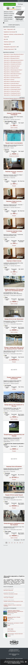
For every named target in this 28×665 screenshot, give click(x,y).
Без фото (14, 369)
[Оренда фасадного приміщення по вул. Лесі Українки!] (14, 515)
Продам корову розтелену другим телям (13, 601)
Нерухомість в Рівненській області (12, 81)
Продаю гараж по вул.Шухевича (14, 143)
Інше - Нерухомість (9, 29)
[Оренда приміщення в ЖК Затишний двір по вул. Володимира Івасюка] (14, 281)
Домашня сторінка (8, 11)
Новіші (23, 98)
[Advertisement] (14, 560)
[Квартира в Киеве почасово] (14, 253)
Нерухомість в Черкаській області (12, 91)
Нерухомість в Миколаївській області (12, 73)
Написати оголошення (9, 13)
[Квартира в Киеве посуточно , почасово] (14, 193)
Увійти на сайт (20, 1)
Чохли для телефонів (8, 597)
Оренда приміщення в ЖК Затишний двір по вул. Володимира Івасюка (14, 290)
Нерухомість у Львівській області (11, 71)
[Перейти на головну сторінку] (3, 22)
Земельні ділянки (8, 41)
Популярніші (6, 98)
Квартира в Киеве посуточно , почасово (14, 202)
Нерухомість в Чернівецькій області (12, 93)
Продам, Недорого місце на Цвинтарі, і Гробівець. (13, 605)
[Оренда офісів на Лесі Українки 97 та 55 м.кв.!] (14, 397)
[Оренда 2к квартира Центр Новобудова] (14, 105)
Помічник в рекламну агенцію (11, 593)
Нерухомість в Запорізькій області (12, 66)
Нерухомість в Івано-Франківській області (14, 54)
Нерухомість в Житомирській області (12, 62)
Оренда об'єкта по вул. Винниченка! (14, 319)
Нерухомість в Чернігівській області (12, 95)
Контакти (6, 20)
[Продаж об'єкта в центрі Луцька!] (14, 487)
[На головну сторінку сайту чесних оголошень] (14, 9)
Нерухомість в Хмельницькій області (12, 89)
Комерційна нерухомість (10, 46)
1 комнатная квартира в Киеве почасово (14, 231)
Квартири (6, 44)
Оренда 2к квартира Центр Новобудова (14, 114)
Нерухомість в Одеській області (11, 75)
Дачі (5, 39)
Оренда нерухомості (9, 49)
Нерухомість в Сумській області (11, 83)
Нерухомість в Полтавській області (12, 77)
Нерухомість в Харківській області (12, 87)
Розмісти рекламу (8, 17)
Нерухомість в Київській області (11, 67)
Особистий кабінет (8, 19)
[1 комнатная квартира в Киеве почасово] (14, 223)
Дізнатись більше (16, 663)
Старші (19, 98)
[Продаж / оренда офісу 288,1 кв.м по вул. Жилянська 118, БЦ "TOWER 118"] (14, 340)
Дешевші (11, 98)
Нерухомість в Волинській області (12, 56)
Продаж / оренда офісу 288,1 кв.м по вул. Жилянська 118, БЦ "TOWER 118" (14, 348)
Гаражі (5, 36)
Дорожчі (16, 98)
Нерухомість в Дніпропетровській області (13, 60)
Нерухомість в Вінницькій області (11, 58)
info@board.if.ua (14, 651)
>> (22, 542)
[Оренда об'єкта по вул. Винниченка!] (14, 311)
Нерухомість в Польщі (9, 79)
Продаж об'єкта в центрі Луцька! (14, 495)
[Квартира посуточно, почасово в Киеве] (14, 164)
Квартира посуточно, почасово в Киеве (14, 172)
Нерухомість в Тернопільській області (13, 85)
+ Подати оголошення (9, 4)
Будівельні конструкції (9, 32)
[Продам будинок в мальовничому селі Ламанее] (14, 427)
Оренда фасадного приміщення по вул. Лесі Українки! (14, 524)
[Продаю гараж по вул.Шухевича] (14, 135)
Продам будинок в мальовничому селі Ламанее (14, 435)
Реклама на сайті (10, 658)
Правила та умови (8, 15)
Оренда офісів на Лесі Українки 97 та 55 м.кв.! (14, 405)
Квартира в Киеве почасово (14, 261)
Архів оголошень (19, 658)
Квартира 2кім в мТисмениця (14, 466)
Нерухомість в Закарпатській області (12, 64)
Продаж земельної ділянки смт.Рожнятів (14, 378)
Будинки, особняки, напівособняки (13, 34)
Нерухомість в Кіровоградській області (13, 69)
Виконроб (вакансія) (8, 590)
